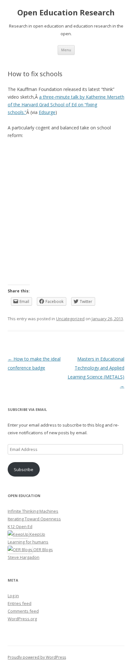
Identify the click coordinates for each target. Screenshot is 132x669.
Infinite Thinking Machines (33, 511)
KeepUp (37, 534)
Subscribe (23, 469)
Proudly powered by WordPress (37, 657)
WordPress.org (22, 619)
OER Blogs (42, 549)
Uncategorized (70, 319)
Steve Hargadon (23, 557)
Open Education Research (66, 13)
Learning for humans (28, 542)
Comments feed (23, 611)
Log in (13, 596)
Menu (66, 49)
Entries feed (19, 603)
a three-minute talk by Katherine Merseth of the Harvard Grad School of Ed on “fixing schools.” (66, 104)
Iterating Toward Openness (34, 519)
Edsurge (47, 112)
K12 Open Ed (20, 526)
